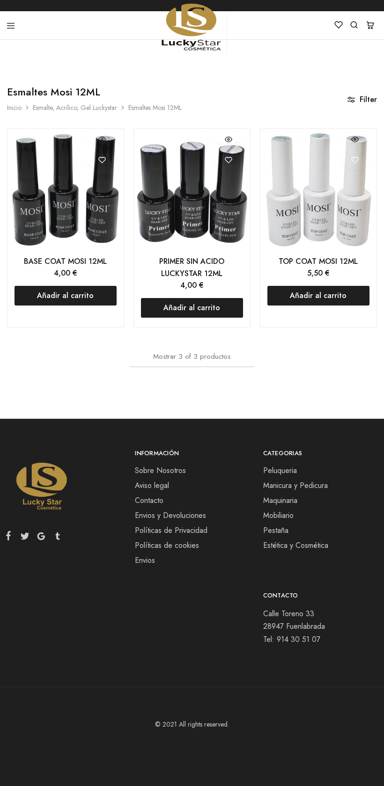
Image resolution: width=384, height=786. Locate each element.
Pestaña (275, 530)
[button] (66, 296)
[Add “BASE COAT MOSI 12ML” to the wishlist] (102, 159)
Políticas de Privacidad (171, 530)
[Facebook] (10, 538)
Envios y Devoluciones (170, 515)
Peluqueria (280, 470)
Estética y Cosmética (295, 545)
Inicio (14, 107)
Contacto (149, 500)
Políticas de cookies (167, 545)
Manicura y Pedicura (295, 485)
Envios (145, 560)
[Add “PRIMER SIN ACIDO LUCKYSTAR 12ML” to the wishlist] (228, 159)
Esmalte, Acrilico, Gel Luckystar (75, 107)
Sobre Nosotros (160, 470)
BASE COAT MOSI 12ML (65, 261)
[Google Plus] (41, 538)
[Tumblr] (55, 538)
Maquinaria (280, 500)
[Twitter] (24, 538)
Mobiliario (278, 515)
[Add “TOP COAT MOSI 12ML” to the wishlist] (354, 159)
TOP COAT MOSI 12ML (318, 261)
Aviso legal (152, 485)
